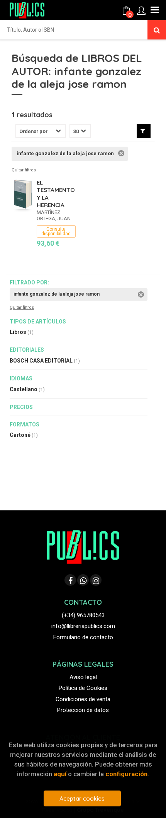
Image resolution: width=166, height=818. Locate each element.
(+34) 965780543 (83, 615)
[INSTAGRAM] (96, 580)
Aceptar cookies (82, 798)
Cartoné (24, 435)
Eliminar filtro (121, 153)
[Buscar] (156, 29)
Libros (22, 332)
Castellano (27, 389)
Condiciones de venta (83, 699)
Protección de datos (83, 710)
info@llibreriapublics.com (83, 626)
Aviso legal (83, 677)
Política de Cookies (83, 688)
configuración (126, 774)
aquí (60, 774)
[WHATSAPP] (83, 580)
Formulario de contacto (83, 637)
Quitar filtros (24, 170)
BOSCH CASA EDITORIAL (45, 361)
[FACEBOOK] (70, 580)
